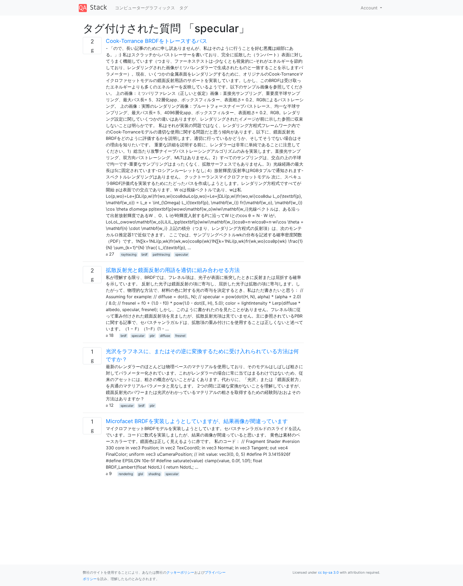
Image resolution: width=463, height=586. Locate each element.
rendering (126, 474)
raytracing (128, 254)
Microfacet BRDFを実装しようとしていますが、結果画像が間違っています (197, 421)
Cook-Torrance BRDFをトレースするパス (156, 41)
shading (154, 474)
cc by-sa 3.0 (328, 572)
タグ (183, 7)
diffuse (165, 336)
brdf (144, 254)
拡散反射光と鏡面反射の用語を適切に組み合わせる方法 (173, 270)
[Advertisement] (193, 514)
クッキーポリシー (180, 572)
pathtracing (161, 254)
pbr (152, 336)
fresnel (180, 336)
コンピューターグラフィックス (145, 7)
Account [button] (370, 7)
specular (181, 254)
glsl (140, 474)
